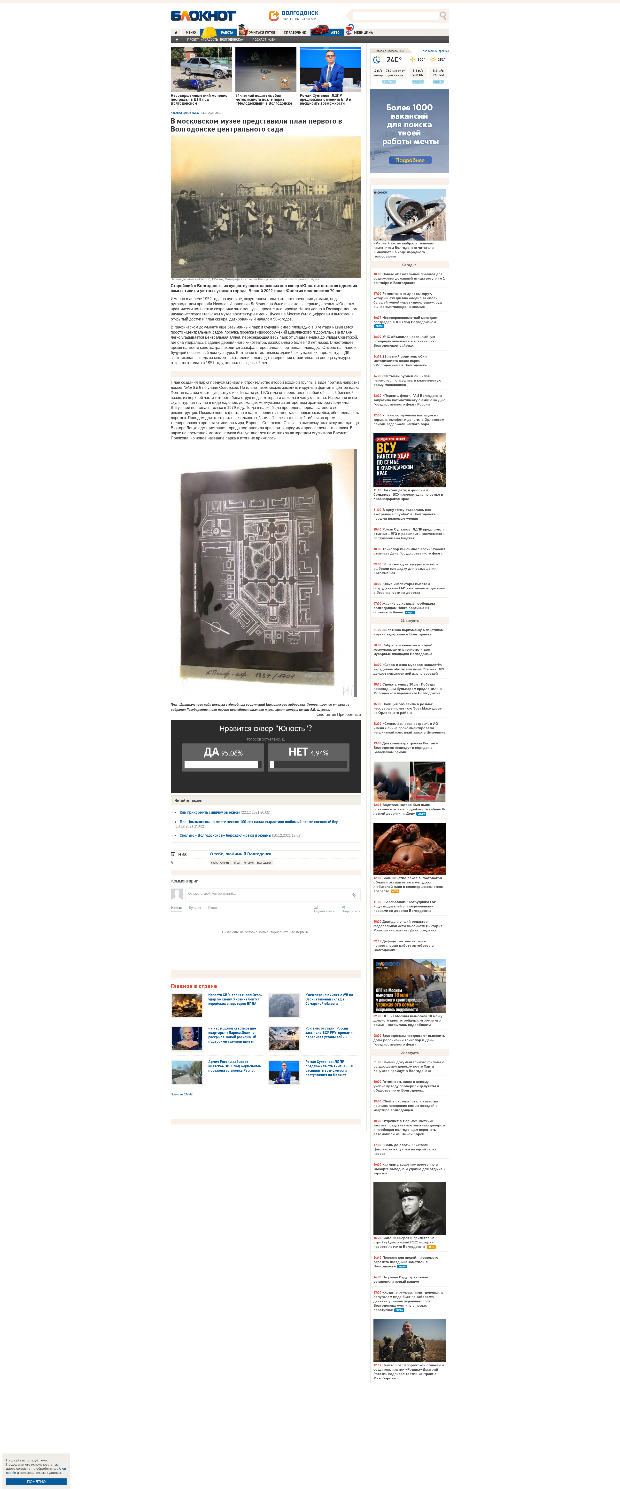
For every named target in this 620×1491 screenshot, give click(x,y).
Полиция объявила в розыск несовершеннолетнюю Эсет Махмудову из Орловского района (407, 708)
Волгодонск (264, 862)
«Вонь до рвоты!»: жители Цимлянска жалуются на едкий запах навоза (404, 1149)
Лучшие (195, 907)
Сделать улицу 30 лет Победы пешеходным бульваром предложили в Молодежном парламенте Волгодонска (407, 688)
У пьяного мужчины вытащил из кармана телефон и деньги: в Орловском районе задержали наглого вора (408, 419)
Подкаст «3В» (264, 39)
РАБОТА (227, 32)
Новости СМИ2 (182, 1094)
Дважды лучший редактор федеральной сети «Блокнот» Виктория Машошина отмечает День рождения (407, 926)
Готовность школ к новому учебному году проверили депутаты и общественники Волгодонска (406, 1086)
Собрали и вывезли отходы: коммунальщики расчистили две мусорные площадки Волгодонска (402, 649)
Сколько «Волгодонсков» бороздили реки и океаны (225, 835)
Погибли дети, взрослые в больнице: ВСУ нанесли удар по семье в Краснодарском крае (408, 494)
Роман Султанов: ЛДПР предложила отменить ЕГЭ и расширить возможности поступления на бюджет (409, 533)
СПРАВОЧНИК (295, 32)
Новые (176, 907)
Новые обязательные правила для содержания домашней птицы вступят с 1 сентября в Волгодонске (409, 278)
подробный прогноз (436, 51)
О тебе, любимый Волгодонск (240, 854)
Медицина (363, 32)
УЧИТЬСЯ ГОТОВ (262, 32)
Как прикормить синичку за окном (210, 812)
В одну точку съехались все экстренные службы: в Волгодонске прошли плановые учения (404, 514)
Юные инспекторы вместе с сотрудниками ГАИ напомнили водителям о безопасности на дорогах (409, 588)
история (249, 862)
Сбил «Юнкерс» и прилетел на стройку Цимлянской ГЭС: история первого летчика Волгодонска (403, 1242)
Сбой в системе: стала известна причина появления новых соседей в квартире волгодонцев (405, 1105)
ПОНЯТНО (36, 1482)
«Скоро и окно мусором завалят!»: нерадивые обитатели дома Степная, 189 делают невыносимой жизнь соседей (408, 669)
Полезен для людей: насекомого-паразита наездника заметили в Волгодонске (406, 1262)
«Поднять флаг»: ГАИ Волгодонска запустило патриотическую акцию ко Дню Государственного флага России (409, 400)
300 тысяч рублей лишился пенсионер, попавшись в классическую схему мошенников (407, 380)
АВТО (335, 32)
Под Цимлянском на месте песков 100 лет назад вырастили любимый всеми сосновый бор (259, 821)
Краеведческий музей (185, 112)
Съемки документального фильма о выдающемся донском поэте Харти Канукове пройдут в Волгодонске (408, 1066)
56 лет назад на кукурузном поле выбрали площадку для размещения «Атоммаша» (405, 568)
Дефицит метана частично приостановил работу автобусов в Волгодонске (403, 945)
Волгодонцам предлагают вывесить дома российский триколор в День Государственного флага (409, 1040)
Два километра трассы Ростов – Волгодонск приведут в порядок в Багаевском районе (405, 747)
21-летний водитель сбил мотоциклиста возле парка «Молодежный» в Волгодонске (400, 360)
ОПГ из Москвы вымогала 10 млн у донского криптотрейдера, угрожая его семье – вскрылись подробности (407, 1020)
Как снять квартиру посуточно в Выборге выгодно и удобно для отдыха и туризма (409, 1169)
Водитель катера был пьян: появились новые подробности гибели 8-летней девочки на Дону (409, 809)
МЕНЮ (191, 32)
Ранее (212, 907)
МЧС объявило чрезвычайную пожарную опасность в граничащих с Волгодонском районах (405, 341)
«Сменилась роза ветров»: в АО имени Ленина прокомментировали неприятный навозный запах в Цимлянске (409, 728)
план (237, 862)
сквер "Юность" (221, 862)
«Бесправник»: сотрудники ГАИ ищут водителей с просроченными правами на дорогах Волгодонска (404, 906)
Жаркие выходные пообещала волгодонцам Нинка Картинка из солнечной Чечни (404, 607)
